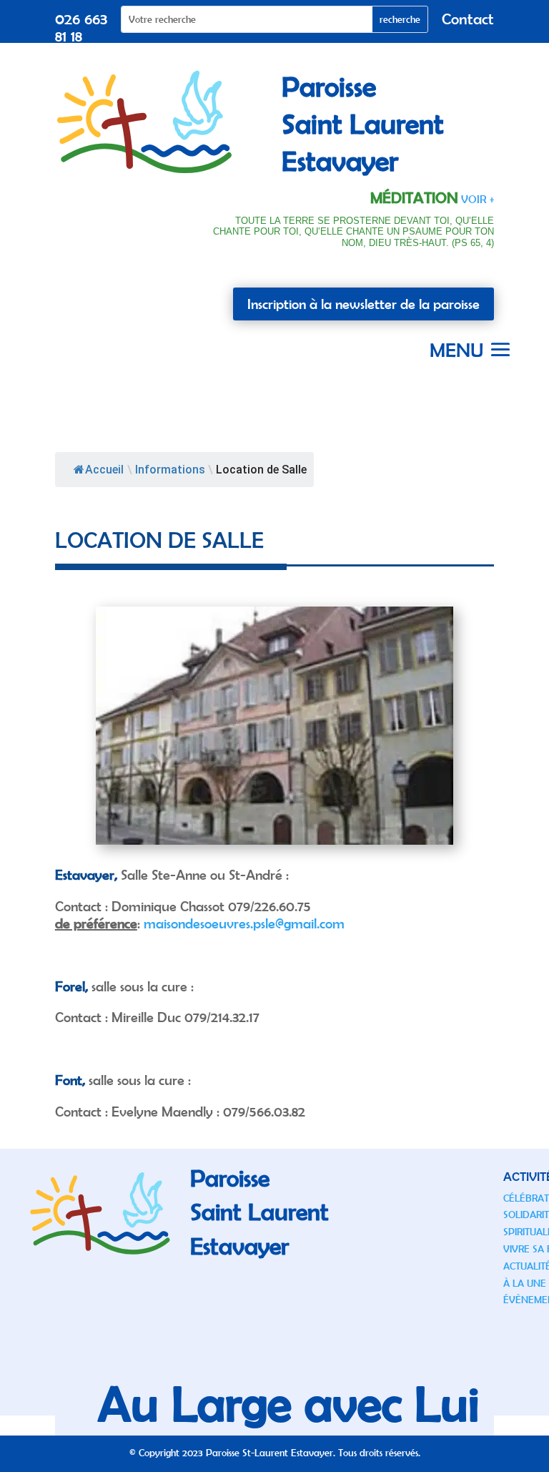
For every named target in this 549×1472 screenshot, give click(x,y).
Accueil (104, 469)
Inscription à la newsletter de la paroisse (363, 303)
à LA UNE (524, 1283)
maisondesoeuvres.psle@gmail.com (244, 923)
